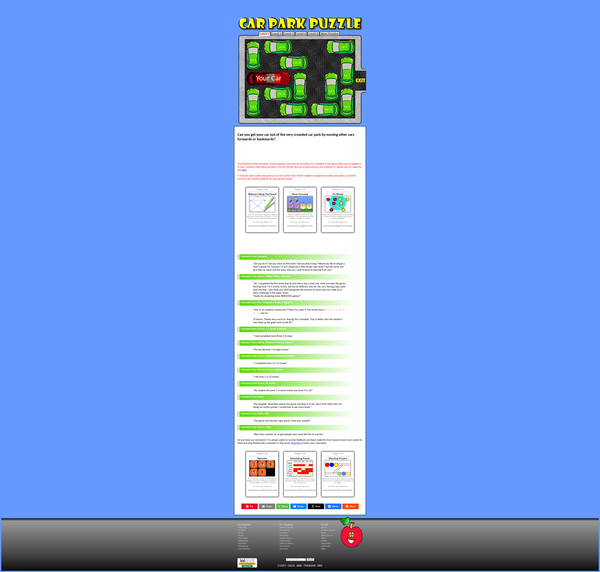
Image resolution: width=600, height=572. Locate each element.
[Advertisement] (300, 8)
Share (285, 506)
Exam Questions (244, 549)
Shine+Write (284, 530)
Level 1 (264, 33)
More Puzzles (330, 33)
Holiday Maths (285, 541)
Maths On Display (286, 543)
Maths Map (242, 528)
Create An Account (328, 530)
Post (317, 506)
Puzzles (241, 536)
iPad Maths (242, 543)
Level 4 (301, 33)
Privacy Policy (326, 543)
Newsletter (284, 536)
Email (269, 506)
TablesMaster (243, 541)
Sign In (323, 528)
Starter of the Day (286, 528)
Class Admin (284, 546)
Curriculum (284, 549)
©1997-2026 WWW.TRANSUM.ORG (300, 565)
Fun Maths (284, 533)
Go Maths (241, 530)
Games (240, 533)
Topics (323, 538)
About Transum (327, 536)
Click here (296, 443)
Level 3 (289, 33)
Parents (324, 541)
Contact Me (325, 546)
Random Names (286, 538)
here (244, 170)
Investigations (243, 546)
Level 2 (277, 33)
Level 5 (313, 33)
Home (323, 533)
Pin (251, 506)
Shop (323, 549)
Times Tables (243, 538)
